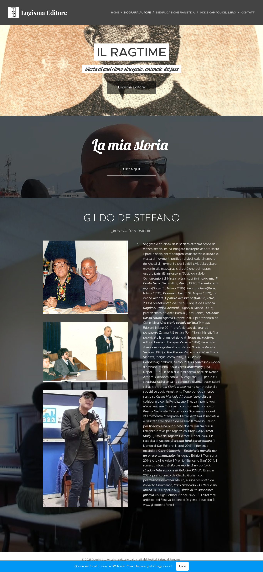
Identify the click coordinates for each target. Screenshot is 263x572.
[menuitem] (116, 12)
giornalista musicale (131, 230)
